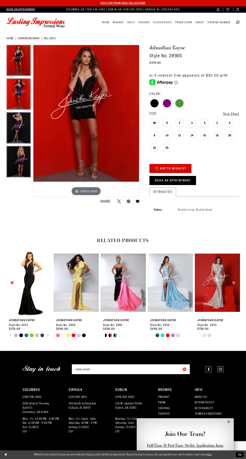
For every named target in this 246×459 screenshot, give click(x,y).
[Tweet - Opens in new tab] (119, 201)
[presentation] (29, 283)
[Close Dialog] (5, 454)
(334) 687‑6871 (170, 9)
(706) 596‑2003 (96, 9)
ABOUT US (201, 397)
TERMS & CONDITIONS (208, 413)
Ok (240, 454)
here (209, 454)
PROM (161, 402)
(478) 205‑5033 (133, 9)
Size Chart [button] (231, 114)
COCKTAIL (164, 408)
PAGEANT (163, 397)
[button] (218, 9)
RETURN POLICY (204, 402)
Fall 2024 (49, 38)
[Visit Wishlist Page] (228, 9)
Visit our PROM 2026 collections (122, 3)
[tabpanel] (18, 62)
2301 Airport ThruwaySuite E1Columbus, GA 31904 (36, 408)
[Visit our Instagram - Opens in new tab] (220, 369)
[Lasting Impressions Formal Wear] (35, 22)
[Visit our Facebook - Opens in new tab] (209, 369)
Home (10, 38)
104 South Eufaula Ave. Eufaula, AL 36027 (83, 405)
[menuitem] (20, 9)
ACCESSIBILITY (204, 408)
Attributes (162, 192)
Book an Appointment (173, 180)
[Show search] (238, 22)
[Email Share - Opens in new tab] (137, 201)
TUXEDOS (164, 413)
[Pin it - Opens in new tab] (128, 201)
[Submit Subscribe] (184, 369)
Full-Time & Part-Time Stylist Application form (185, 445)
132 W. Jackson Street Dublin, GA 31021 (128, 405)
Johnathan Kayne (29, 38)
